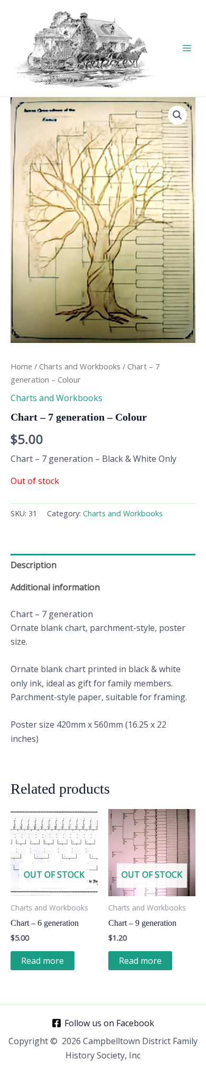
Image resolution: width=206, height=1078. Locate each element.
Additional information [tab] (55, 587)
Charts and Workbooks (79, 366)
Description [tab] (34, 565)
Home (21, 366)
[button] (177, 115)
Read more (42, 961)
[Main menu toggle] (187, 48)
